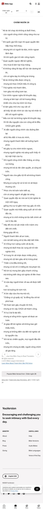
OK (37, 489)
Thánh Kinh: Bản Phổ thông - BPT (20, 380)
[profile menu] (37, 4)
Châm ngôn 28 (6, 12)
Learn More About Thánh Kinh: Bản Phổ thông (17, 363)
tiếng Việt (5, 380)
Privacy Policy (14, 491)
